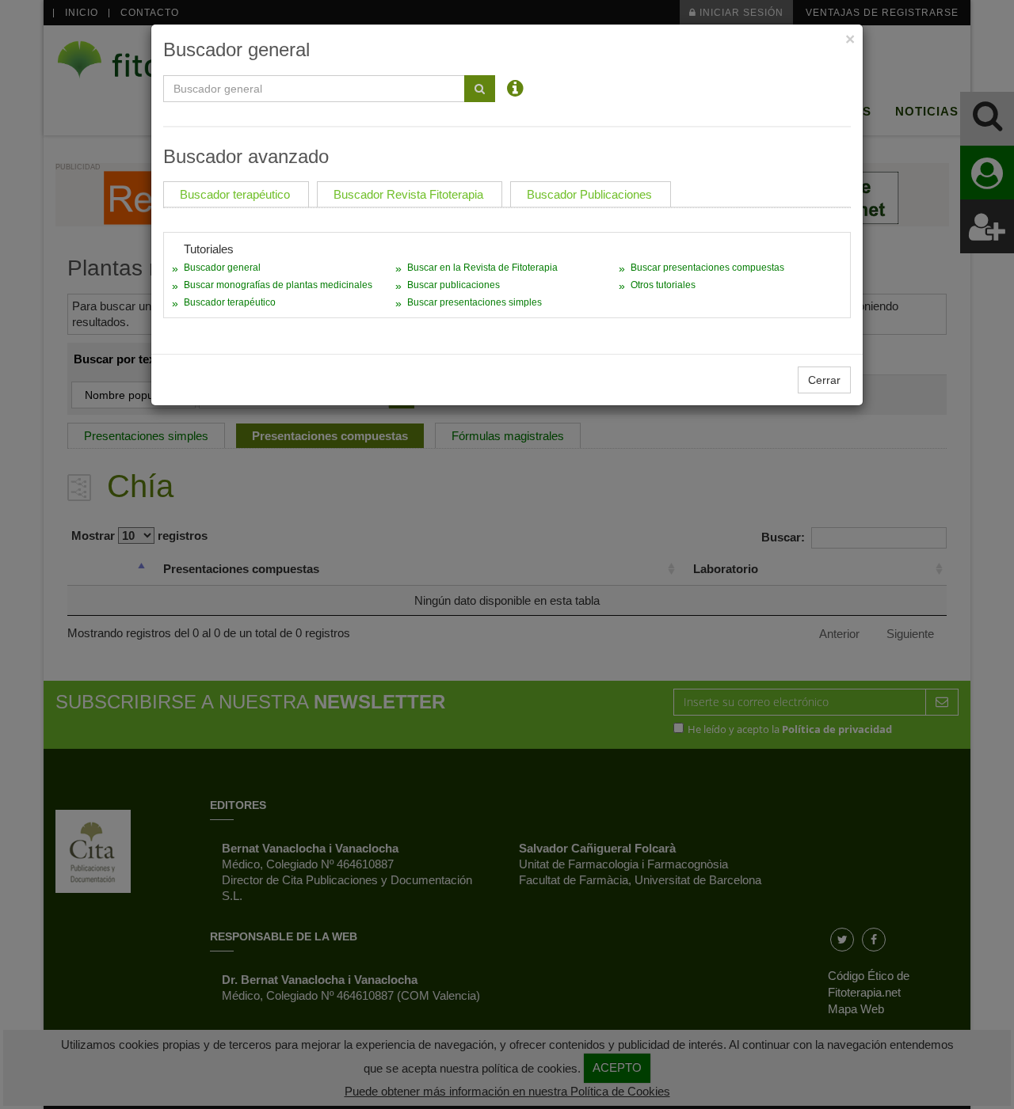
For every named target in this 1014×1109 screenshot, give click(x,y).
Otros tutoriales (663, 285)
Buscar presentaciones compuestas (707, 267)
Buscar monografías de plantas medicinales (278, 285)
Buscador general (222, 267)
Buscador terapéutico (230, 302)
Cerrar (824, 380)
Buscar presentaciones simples (474, 302)
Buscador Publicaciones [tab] (589, 194)
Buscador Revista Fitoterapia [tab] (408, 194)
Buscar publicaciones (453, 285)
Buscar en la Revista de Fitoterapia (482, 267)
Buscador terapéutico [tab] (235, 194)
